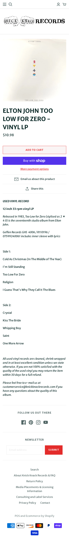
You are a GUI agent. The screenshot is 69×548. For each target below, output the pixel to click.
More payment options (34, 169)
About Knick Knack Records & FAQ (34, 475)
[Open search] (10, 4)
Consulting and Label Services (34, 497)
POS (17, 516)
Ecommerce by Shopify (40, 516)
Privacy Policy (27, 502)
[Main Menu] (4, 4)
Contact (45, 502)
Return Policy (34, 481)
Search (34, 469)
